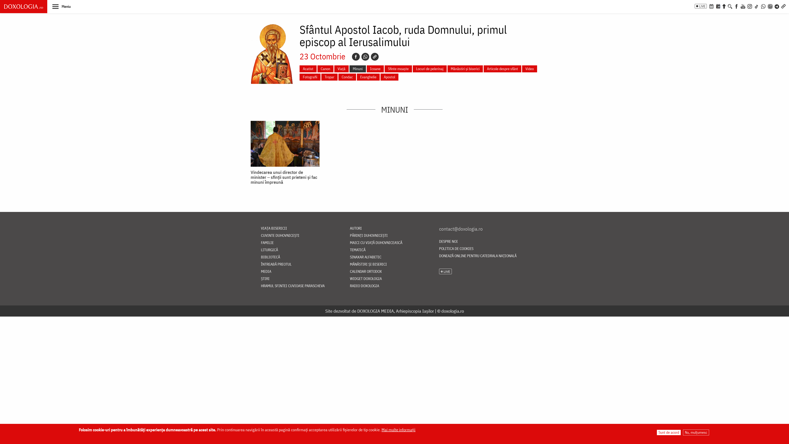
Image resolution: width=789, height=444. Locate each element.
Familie (267, 243)
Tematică (358, 250)
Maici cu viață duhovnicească (376, 243)
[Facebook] (736, 6)
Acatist (308, 68)
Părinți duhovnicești (369, 236)
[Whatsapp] (365, 57)
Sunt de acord (669, 432)
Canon (325, 68)
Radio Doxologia (364, 286)
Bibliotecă (270, 257)
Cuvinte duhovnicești (280, 236)
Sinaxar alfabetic (365, 257)
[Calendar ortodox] (711, 6)
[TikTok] (756, 6)
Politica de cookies (456, 249)
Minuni (358, 68)
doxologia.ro (452, 311)
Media (266, 271)
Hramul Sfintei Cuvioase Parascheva (293, 286)
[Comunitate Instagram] (770, 6)
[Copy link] (375, 57)
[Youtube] (743, 6)
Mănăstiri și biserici (465, 68)
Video (529, 68)
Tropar (329, 77)
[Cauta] (730, 6)
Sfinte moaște (398, 68)
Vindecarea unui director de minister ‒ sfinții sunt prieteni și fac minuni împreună (284, 177)
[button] (61, 6)
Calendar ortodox (366, 271)
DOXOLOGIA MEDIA (375, 311)
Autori (356, 228)
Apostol (389, 77)
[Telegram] (777, 6)
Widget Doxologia (366, 279)
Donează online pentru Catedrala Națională (478, 256)
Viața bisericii (274, 228)
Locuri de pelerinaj (429, 68)
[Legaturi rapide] (783, 6)
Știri (265, 279)
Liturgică (269, 250)
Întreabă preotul (276, 264)
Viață (341, 68)
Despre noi (448, 241)
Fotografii (310, 77)
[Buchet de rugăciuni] (724, 6)
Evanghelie (368, 77)
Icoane (375, 68)
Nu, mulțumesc (696, 432)
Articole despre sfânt (502, 68)
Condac (347, 77)
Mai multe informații (398, 429)
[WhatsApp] (763, 6)
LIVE (702, 6)
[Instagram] (750, 6)
